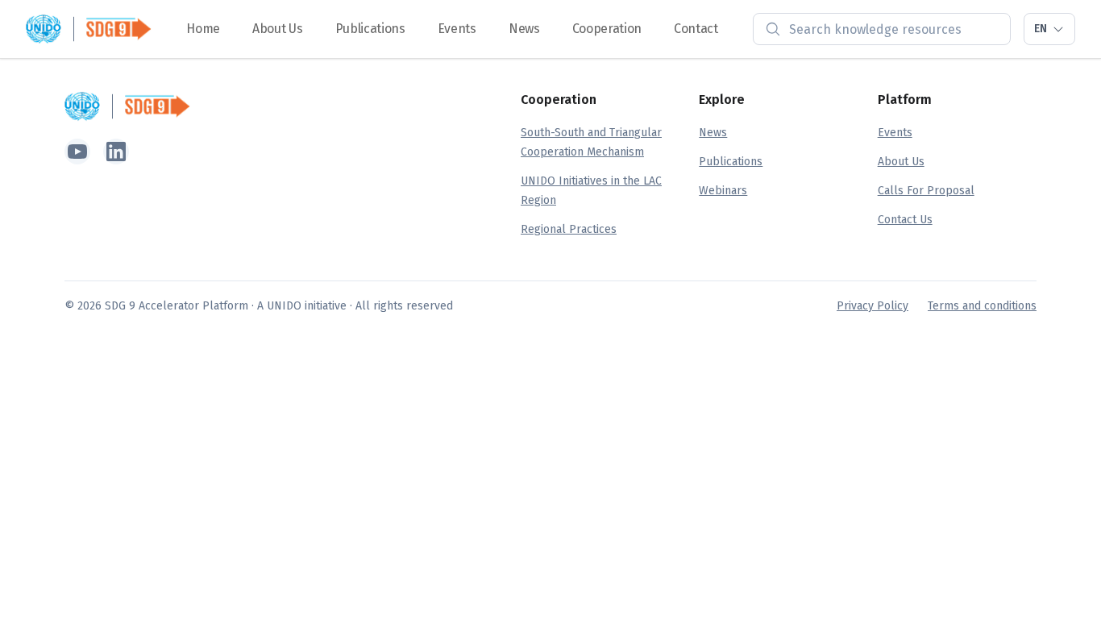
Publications (370, 28)
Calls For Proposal (926, 190)
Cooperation (607, 28)
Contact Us (905, 219)
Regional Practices (569, 229)
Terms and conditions (982, 306)
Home (203, 28)
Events (457, 28)
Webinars (723, 190)
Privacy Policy (872, 306)
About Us (277, 28)
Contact (696, 28)
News (524, 28)
